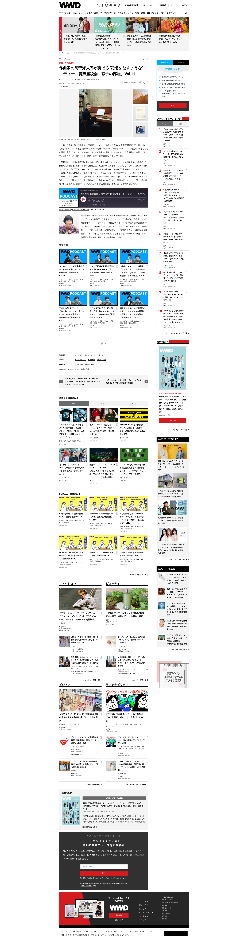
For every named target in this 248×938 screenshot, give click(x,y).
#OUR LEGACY (64, 631)
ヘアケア (134, 669)
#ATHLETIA (110, 624)
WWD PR (178, 559)
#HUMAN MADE (76, 754)
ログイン (185, 5)
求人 (163, 13)
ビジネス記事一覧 (93, 784)
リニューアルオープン (73, 724)
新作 (60, 441)
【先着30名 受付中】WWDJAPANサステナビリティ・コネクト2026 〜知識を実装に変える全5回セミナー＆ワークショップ (107, 42)
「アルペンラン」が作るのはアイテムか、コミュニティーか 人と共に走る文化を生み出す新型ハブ (170, 493)
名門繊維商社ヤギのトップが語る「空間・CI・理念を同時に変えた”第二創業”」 (171, 520)
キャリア (142, 920)
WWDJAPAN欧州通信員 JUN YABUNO (83, 671)
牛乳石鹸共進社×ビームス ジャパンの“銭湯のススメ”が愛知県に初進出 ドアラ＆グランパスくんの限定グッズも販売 (173, 195)
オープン (74, 746)
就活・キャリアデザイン (105, 13)
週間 (181, 124)
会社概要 (164, 910)
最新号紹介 (171, 13)
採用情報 (164, 916)
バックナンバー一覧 (179, 430)
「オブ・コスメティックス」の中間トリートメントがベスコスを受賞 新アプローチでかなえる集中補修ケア (177, 609)
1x (98, 200)
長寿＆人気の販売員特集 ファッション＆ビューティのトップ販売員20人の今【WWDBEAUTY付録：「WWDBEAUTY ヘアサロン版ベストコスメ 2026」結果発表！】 (113, 806)
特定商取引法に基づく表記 (170, 902)
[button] (187, 13)
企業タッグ (67, 441)
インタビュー (63, 79)
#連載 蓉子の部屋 (82, 369)
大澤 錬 (65, 87)
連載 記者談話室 (96, 525)
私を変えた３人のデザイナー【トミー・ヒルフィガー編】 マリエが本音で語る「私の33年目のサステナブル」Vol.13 (83, 381)
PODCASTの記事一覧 (138, 575)
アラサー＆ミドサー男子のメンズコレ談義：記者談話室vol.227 (102, 517)
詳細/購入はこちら (89, 827)
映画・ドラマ (94, 559)
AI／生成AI (77, 520)
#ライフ (100, 355)
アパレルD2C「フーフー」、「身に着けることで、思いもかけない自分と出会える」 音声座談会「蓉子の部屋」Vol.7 (71, 314)
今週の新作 (62, 623)
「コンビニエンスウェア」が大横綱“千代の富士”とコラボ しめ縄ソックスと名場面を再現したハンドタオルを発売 (173, 134)
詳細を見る (173, 420)
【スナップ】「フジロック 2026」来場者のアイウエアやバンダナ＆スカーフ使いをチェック (71, 469)
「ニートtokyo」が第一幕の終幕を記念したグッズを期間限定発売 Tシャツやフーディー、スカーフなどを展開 (132, 469)
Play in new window (80, 209)
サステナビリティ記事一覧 (136, 784)
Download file (65, 209)
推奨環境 (164, 905)
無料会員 (164, 62)
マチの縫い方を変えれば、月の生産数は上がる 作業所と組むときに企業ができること (125, 717)
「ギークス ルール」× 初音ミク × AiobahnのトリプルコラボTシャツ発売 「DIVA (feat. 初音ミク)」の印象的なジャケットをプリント (72, 431)
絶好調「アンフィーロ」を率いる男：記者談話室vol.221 (102, 554)
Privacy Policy (119, 883)
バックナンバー (149, 5)
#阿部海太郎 (89, 364)
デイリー (164, 124)
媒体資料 (164, 919)
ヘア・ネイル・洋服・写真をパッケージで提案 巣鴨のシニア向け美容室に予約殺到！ (124, 381)
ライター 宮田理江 (77, 649)
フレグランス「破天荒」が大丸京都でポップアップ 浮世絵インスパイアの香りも (131, 640)
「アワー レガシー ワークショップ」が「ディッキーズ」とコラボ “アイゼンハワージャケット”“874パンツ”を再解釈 (78, 616)
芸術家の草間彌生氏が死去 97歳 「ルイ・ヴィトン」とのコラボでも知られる (171, 39)
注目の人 (97, 438)
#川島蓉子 (79, 364)
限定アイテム (76, 441)
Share (102, 205)
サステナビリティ (125, 13)
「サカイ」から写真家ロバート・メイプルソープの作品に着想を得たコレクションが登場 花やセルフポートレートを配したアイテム (173, 316)
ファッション (65, 13)
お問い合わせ (166, 913)
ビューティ (78, 13)
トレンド (74, 646)
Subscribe (92, 205)
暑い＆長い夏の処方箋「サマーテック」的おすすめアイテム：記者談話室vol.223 (71, 555)
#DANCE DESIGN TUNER (126, 674)
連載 (70, 279)
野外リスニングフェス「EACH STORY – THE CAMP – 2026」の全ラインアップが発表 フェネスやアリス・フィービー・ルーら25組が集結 (102, 471)
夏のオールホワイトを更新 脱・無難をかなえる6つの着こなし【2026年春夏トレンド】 (84, 640)
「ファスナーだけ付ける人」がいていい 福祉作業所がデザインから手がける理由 (131, 740)
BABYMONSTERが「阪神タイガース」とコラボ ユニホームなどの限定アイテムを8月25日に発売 (132, 429)
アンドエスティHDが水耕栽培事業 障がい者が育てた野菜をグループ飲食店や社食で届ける (85, 764)
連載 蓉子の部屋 (66, 63)
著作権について (166, 908)
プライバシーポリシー (104, 878)
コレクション (153, 13)
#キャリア (79, 355)
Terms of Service (86, 886)
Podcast (73, 79)
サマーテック (109, 523)
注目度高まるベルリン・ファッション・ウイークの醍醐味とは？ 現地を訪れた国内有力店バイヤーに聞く (84, 660)
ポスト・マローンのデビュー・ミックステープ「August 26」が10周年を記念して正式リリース (102, 429)
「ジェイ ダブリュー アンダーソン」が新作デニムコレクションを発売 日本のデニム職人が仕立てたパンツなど (173, 217)
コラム (76, 668)
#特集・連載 (101, 360)
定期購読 (162, 5)
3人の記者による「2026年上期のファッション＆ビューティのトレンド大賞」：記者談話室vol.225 (132, 518)
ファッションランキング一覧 (176, 333)
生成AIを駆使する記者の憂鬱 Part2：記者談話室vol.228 (71, 515)
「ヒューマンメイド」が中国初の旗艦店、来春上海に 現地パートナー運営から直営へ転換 (84, 740)
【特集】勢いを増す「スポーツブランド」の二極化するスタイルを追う (75, 39)
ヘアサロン (125, 669)
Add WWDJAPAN (130, 83)
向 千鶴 (108, 729)
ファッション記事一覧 (91, 680)
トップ (141, 897)
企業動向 (62, 724)
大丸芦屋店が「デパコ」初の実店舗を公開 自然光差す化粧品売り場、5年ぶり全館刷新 (79, 717)
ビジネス (88, 13)
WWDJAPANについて (168, 897)
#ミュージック (90, 355)
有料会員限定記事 (131, 5)
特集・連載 (140, 13)
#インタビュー (80, 360)
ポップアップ (122, 646)
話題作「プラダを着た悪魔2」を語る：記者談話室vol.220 (132, 554)
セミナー (174, 5)
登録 (172, 106)
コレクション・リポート (79, 666)
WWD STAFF (63, 626)
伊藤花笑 (74, 773)
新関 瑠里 (62, 727)
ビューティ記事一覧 (138, 680)
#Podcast (91, 360)
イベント (92, 481)
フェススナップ (64, 478)
